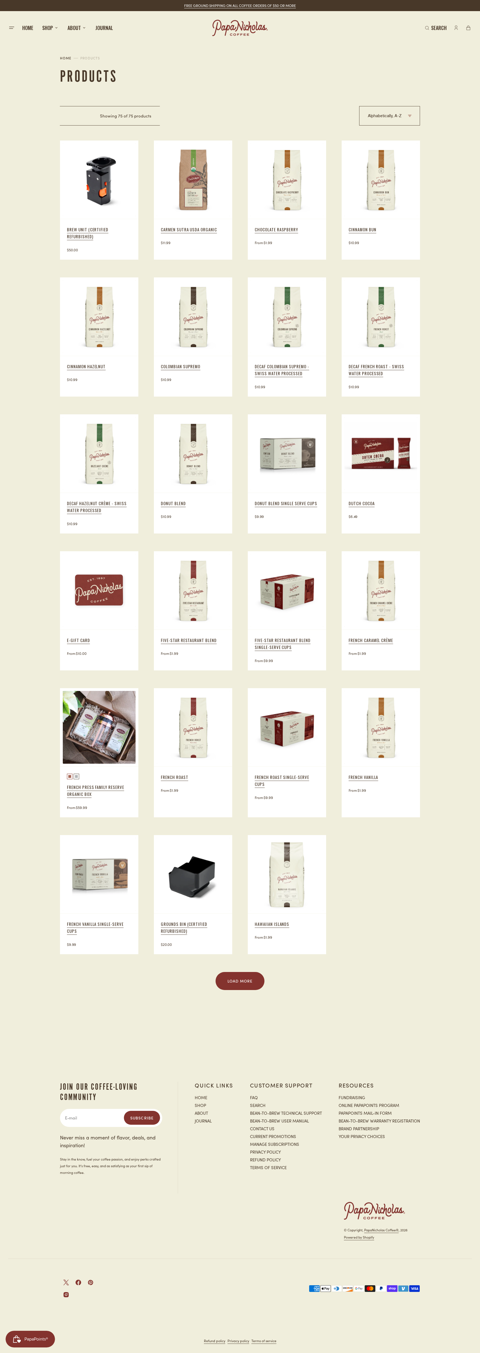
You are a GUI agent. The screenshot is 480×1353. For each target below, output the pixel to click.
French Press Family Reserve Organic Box (95, 790)
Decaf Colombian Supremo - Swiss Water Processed (282, 370)
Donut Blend (173, 503)
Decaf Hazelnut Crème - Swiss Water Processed (97, 506)
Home (65, 58)
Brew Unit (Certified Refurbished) (87, 233)
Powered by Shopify (359, 1237)
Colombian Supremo (180, 366)
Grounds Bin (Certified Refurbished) (184, 927)
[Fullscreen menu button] (12, 27)
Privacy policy (238, 1340)
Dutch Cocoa (362, 503)
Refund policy (214, 1340)
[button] (436, 28)
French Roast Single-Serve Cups (282, 780)
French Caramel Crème (371, 640)
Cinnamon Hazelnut (86, 366)
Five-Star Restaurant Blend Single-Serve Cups (283, 643)
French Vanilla (363, 777)
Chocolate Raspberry (276, 229)
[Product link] (99, 200)
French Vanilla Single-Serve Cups (95, 927)
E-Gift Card (78, 640)
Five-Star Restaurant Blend (189, 640)
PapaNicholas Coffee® (381, 1229)
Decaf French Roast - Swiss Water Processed (376, 370)
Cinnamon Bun (362, 229)
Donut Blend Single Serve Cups (286, 503)
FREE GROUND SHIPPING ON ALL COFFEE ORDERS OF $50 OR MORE (240, 5)
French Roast (174, 777)
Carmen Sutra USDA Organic (189, 229)
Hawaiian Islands (272, 924)
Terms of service (263, 1340)
